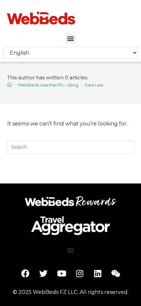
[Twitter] (43, 273)
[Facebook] (25, 273)
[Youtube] (61, 273)
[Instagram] (79, 273)
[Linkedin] (98, 273)
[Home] (9, 84)
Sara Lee (94, 84)
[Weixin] (116, 273)
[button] (70, 38)
